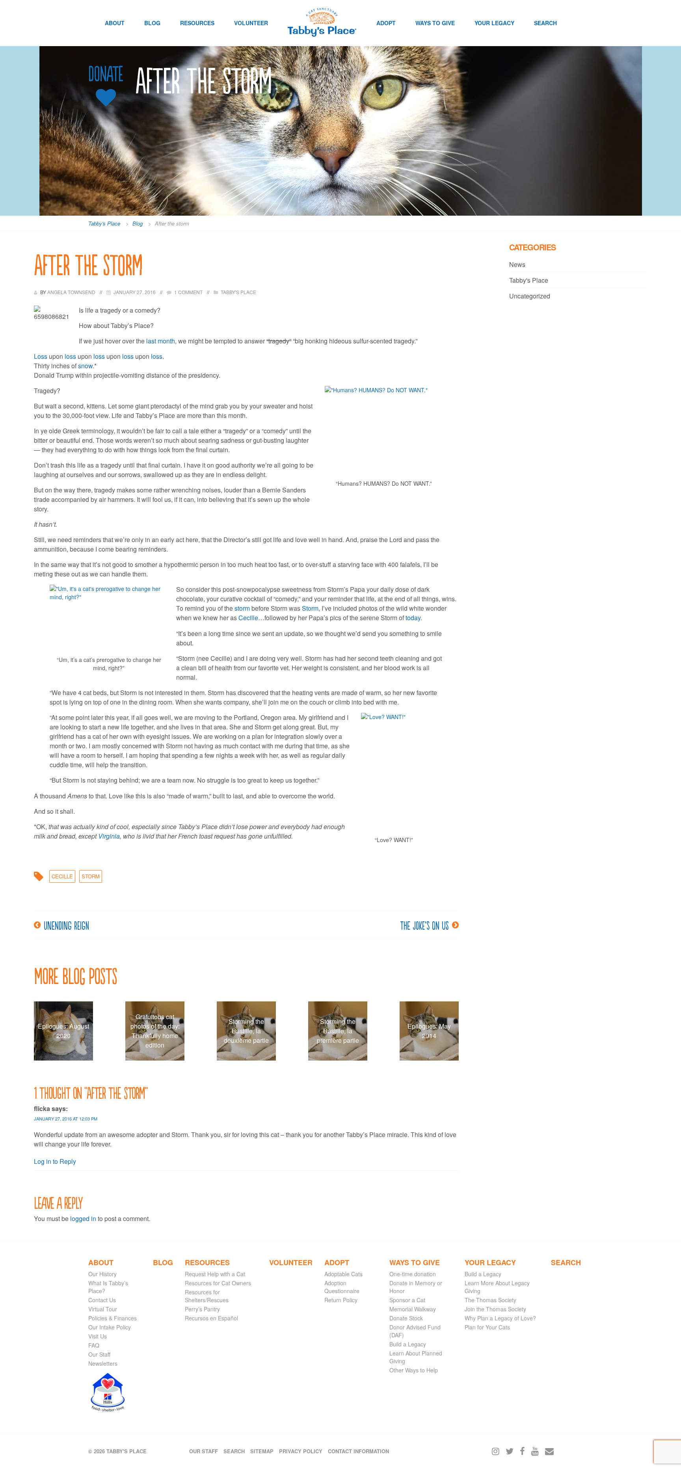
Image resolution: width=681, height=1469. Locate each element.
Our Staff (99, 1354)
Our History (102, 1274)
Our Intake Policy (109, 1327)
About (115, 23)
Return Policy (340, 1300)
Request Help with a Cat (215, 1274)
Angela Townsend (72, 292)
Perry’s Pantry (202, 1309)
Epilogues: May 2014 (429, 1031)
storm (242, 608)
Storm (310, 608)
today (413, 617)
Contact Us (102, 1300)
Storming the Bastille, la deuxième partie (246, 1031)
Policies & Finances (112, 1318)
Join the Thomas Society (495, 1309)
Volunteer (251, 23)
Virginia (109, 836)
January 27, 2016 (135, 292)
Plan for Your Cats (487, 1327)
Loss (40, 356)
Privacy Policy (300, 1451)
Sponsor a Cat (407, 1300)
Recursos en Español (211, 1318)
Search (545, 23)
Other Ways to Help (413, 1370)
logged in (83, 1218)
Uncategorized (529, 295)
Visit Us (97, 1336)
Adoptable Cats (343, 1274)
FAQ (93, 1345)
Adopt (386, 23)
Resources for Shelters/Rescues (207, 1296)
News (517, 264)
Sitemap (262, 1451)
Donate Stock (406, 1318)
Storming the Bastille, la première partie (338, 1031)
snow (85, 365)
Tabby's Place (238, 292)
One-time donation (412, 1274)
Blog (152, 23)
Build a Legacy (407, 1344)
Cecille (248, 617)
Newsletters (102, 1363)
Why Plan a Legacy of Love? (500, 1318)
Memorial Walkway (412, 1309)
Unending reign (66, 924)
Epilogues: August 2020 (63, 1031)
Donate (105, 74)
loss (70, 356)
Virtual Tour (102, 1309)
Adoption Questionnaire (341, 1287)
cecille (62, 876)
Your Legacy (494, 23)
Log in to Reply (55, 1161)
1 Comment (188, 292)
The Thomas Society (490, 1300)
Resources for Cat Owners (218, 1283)
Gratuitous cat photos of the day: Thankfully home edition (155, 1031)
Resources (197, 23)
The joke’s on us (424, 924)
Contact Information (358, 1451)
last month (160, 340)
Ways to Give (435, 23)
